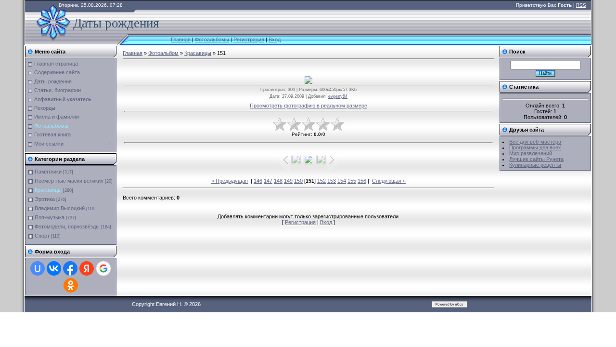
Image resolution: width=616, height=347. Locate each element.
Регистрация (248, 39)
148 (278, 181)
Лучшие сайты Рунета (536, 159)
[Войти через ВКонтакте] (54, 268)
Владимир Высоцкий (60, 208)
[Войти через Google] (103, 268)
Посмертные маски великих (69, 181)
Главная (181, 39)
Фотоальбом (163, 53)
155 (351, 181)
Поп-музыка (49, 217)
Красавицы (48, 190)
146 (258, 181)
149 (288, 181)
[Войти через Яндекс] (86, 268)
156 (362, 181)
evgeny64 (337, 96)
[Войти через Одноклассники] (71, 285)
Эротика (45, 199)
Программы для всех (535, 147)
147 (268, 181)
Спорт (42, 236)
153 (331, 181)
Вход (275, 39)
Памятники (48, 171)
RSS (581, 5)
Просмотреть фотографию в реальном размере (308, 105)
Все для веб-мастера (535, 142)
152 (321, 181)
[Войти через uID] (37, 268)
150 (298, 181)
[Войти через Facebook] (70, 268)
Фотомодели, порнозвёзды (67, 226)
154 (341, 181)
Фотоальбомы (212, 39)
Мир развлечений (530, 153)
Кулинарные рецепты (535, 165)
